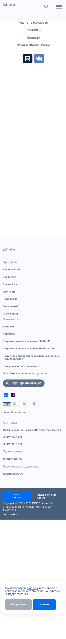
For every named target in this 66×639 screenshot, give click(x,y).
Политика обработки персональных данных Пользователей (31, 357)
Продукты (10, 262)
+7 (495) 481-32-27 (12, 444)
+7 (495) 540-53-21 (12, 437)
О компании (11, 319)
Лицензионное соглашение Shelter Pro (27, 341)
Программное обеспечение (20, 366)
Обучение (9, 291)
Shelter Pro (9, 276)
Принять (44, 604)
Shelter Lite (10, 284)
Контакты (9, 333)
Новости (8, 326)
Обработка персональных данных (25, 373)
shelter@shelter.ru (12, 459)
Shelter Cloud (11, 269)
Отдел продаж (13, 451)
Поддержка (10, 298)
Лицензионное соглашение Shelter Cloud (29, 348)
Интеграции (10, 313)
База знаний (11, 306)
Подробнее (18, 604)
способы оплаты (14, 412)
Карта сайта (10, 514)
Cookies (32, 588)
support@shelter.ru (13, 474)
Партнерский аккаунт (26, 383)
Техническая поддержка (20, 466)
